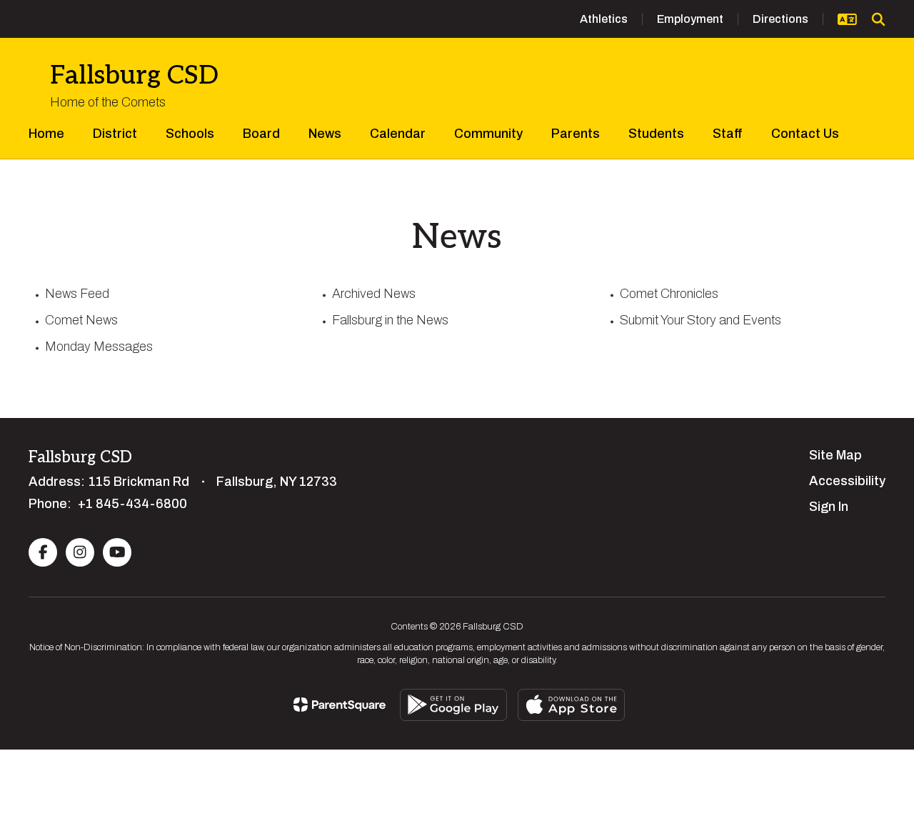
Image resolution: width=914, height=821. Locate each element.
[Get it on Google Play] (453, 705)
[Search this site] (878, 19)
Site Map (835, 455)
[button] (847, 19)
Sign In (828, 506)
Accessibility (847, 481)
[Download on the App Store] (571, 705)
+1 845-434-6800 (132, 504)
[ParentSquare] (339, 704)
